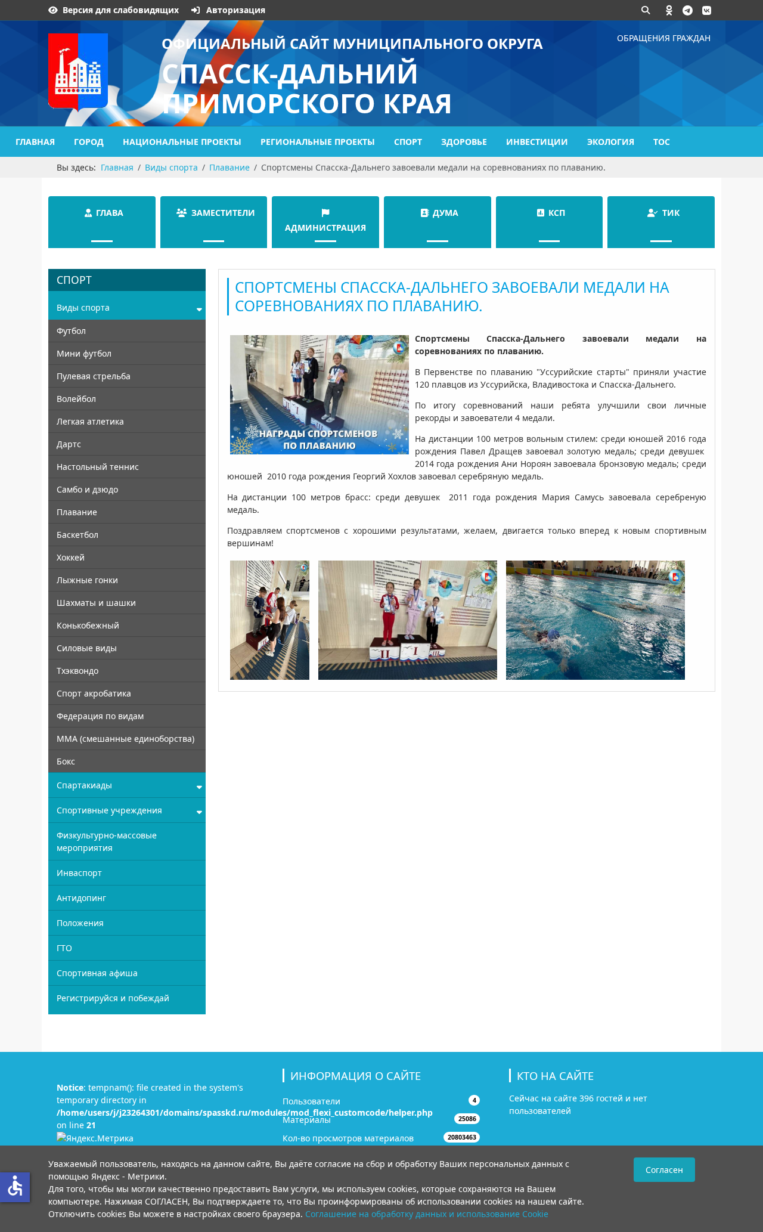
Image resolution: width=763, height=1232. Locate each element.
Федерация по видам (100, 716)
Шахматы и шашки (96, 602)
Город (89, 141)
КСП (556, 212)
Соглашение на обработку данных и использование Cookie (426, 1213)
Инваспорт (79, 872)
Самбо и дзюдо (87, 489)
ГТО (64, 948)
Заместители (223, 212)
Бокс (66, 761)
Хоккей (71, 557)
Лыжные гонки (87, 580)
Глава (109, 212)
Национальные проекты (182, 141)
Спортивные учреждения (109, 810)
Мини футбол (84, 353)
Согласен (664, 1169)
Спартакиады (84, 785)
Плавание (77, 512)
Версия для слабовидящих (121, 10)
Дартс (69, 444)
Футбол (71, 330)
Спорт (408, 141)
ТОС (661, 141)
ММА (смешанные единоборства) (125, 738)
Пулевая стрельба (94, 376)
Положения (80, 922)
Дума (445, 212)
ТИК (671, 212)
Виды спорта (83, 307)
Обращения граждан (664, 38)
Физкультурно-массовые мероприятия (107, 841)
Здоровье (464, 141)
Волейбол (76, 398)
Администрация (325, 227)
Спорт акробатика (94, 693)
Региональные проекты (317, 141)
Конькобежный (88, 625)
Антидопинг (81, 897)
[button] (669, 10)
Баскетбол (77, 534)
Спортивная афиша (97, 973)
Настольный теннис (98, 466)
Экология (610, 141)
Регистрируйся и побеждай (113, 998)
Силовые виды (87, 648)
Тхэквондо (77, 670)
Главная (35, 141)
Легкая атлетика (90, 421)
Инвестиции (537, 141)
